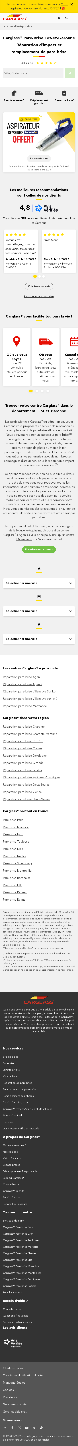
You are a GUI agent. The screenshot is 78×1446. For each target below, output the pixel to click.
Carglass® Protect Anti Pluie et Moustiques (27, 1109)
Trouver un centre (17, 1212)
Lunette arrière (11, 1070)
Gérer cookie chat (14, 1411)
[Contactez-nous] (66, 18)
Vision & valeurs (12, 1158)
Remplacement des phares (18, 1096)
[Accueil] (39, 1002)
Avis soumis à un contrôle (39, 296)
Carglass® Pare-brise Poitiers (19, 1286)
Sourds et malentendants (17, 1322)
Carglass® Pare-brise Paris (18, 1227)
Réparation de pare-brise (17, 1083)
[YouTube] (27, 1428)
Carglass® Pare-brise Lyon (18, 1234)
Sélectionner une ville (21, 583)
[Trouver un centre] (59, 18)
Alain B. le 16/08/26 (56, 259)
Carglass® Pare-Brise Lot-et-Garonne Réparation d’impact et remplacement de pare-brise (39, 45)
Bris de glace (10, 1057)
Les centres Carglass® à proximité (30, 668)
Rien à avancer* (14, 100)
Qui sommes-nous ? (14, 1145)
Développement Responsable (20, 1171)
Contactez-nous (12, 1309)
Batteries (8, 1122)
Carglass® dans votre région (26, 718)
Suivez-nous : (12, 1420)
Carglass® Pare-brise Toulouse (21, 1240)
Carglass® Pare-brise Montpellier (22, 1273)
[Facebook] (12, 1428)
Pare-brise (9, 1063)
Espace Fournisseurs (15, 1204)
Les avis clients (15, 1327)
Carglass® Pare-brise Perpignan (21, 1279)
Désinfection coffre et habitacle (21, 1128)
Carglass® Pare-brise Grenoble (21, 1266)
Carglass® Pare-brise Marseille (20, 1247)
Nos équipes (10, 1152)
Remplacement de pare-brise (19, 1089)
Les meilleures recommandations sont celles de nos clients (39, 192)
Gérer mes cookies (15, 1404)
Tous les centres (12, 1292)
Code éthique (11, 1184)
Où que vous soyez (17, 357)
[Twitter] (19, 1428)
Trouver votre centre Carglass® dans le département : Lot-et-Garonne (39, 408)
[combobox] (33, 74)
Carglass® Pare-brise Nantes (19, 1253)
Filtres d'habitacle (13, 1115)
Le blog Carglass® (13, 1178)
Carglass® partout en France (26, 811)
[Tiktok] (41, 1428)
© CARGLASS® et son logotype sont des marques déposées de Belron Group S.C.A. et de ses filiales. (38, 1438)
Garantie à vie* (64, 100)
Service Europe (11, 1197)
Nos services (13, 1048)
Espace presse (11, 1165)
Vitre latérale (10, 1076)
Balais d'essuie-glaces (15, 1102)
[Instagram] (5, 1428)
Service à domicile (13, 1221)
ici (23, 945)
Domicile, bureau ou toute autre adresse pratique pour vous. (45, 372)
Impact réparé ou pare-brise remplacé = (37, 6)
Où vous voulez (45, 357)
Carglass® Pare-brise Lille (17, 1260)
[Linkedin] (34, 1428)
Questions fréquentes (15, 1316)
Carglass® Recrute (13, 1191)
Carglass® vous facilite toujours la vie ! (39, 316)
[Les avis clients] (39, 1343)
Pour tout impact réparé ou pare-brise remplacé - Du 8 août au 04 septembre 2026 (39, 168)
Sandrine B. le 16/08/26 (20, 259)
